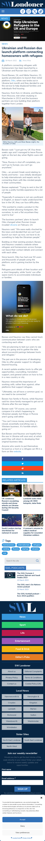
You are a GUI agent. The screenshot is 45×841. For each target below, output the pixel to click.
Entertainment (22, 641)
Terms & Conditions (33, 677)
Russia (16, 549)
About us (12, 671)
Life (22, 633)
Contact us (11, 683)
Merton (33, 709)
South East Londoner (33, 740)
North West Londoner (12, 747)
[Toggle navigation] (3, 11)
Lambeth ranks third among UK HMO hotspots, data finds (32, 500)
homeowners (8, 545)
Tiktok (40, 11)
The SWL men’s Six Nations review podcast (28, 585)
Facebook (22, 11)
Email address (9, 778)
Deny (22, 826)
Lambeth (11, 709)
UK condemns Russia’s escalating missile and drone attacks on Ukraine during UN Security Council (10, 504)
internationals (24, 545)
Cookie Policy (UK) (33, 683)
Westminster (33, 721)
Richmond (11, 715)
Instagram (28, 11)
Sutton (33, 715)
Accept (22, 819)
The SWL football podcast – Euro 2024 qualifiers (28, 595)
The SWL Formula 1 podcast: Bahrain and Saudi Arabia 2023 (28, 575)
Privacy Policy (26, 838)
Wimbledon (12, 727)
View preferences (22, 832)
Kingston (33, 702)
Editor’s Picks (22, 657)
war (4, 553)
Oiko (13, 80)
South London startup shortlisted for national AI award (11, 530)
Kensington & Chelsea (33, 697)
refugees (36, 545)
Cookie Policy (16, 838)
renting (6, 549)
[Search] (37, 561)
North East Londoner (12, 740)
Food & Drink (22, 649)
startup (25, 549)
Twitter (34, 11)
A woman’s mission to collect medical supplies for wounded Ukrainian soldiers (33, 532)
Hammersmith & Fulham (12, 697)
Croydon (11, 702)
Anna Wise (27, 60)
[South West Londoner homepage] (22, 4)
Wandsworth (11, 721)
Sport (23, 624)
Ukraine (13, 224)
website (17, 451)
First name (6, 769)
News (4, 18)
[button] (41, 797)
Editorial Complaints (33, 671)
